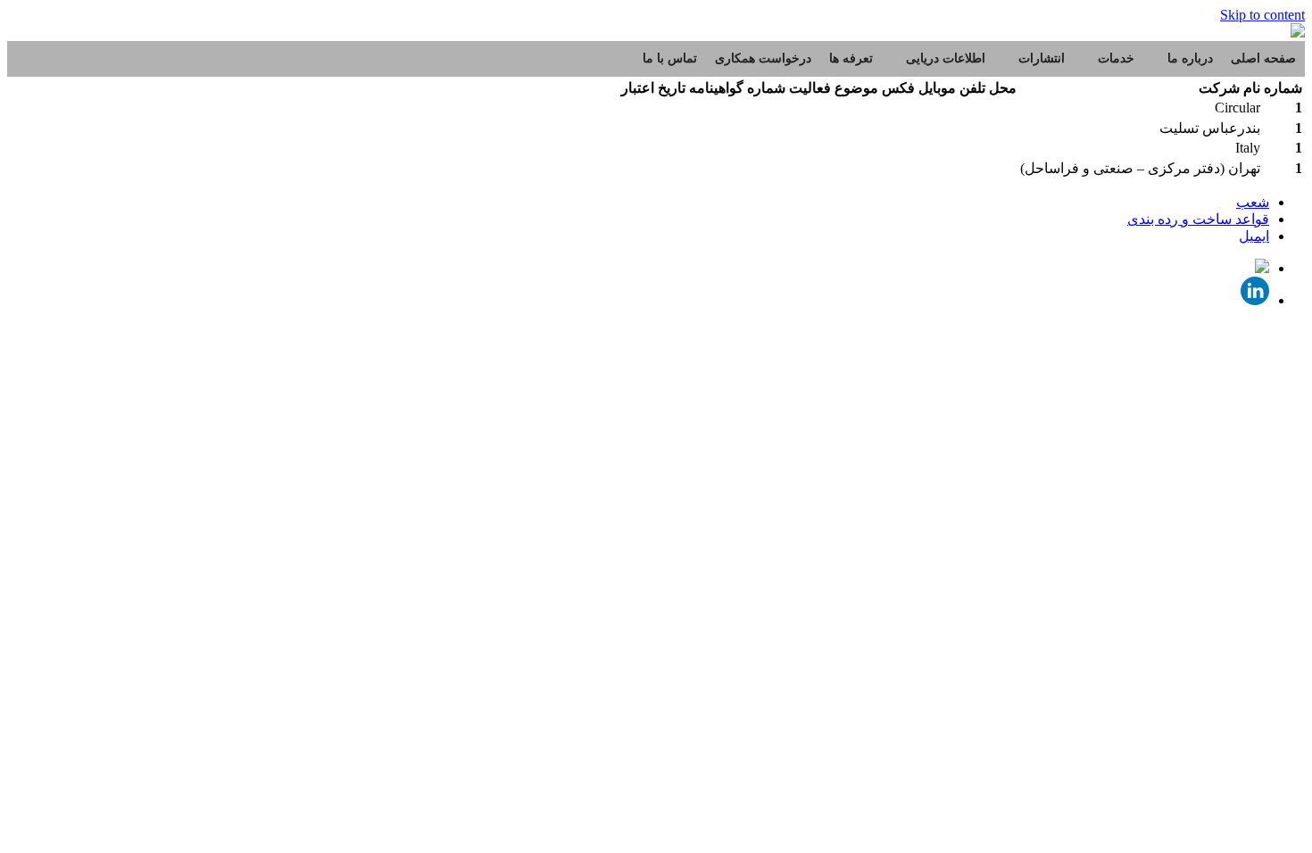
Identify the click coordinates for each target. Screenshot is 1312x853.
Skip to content (1262, 14)
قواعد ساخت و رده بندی (1198, 219)
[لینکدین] (1255, 300)
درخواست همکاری (763, 58)
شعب (1252, 202)
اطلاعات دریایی (945, 58)
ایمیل (1254, 236)
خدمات (1116, 58)
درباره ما (1190, 58)
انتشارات (1041, 58)
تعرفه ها (851, 58)
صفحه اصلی (1263, 58)
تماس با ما (670, 58)
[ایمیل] (1262, 268)
